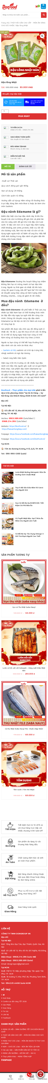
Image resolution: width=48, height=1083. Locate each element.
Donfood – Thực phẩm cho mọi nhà (18, 390)
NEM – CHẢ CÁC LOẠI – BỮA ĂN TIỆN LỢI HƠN (21, 1046)
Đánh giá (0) (25, 166)
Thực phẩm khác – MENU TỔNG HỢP (17, 1056)
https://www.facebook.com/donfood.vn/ (27, 439)
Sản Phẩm (7, 1005)
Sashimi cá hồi (9, 350)
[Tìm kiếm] (44, 15)
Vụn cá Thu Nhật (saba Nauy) (23, 607)
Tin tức (5, 1011)
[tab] (8, 166)
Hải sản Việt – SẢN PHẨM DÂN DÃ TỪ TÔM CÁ (21, 1050)
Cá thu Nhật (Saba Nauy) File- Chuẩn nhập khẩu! (24, 729)
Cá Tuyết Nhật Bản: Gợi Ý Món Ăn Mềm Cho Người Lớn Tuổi (29, 519)
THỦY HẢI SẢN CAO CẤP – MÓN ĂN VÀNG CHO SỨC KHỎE (22, 1036)
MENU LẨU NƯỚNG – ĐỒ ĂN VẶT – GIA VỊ (19, 1053)
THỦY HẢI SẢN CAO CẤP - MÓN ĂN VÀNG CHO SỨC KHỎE (23, 24)
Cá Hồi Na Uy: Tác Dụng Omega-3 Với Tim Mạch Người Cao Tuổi (29, 535)
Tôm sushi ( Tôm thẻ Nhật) (24, 789)
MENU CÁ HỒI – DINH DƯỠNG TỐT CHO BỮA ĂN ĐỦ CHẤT (22, 1031)
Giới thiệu (6, 998)
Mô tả (7, 166)
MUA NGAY (24, 116)
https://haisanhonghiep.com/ (14, 429)
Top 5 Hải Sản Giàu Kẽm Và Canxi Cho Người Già (29, 489)
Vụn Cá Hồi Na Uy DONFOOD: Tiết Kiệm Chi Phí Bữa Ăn (29, 504)
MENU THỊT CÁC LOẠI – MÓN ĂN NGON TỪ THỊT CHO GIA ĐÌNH (23, 1042)
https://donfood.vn (17, 426)
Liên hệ (6, 1014)
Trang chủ (5, 23)
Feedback (7, 1018)
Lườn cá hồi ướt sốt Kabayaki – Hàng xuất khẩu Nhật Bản (24, 669)
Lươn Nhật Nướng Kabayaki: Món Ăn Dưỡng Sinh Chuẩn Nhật (30, 473)
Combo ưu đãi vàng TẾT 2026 (15, 1001)
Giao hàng (7, 1008)
